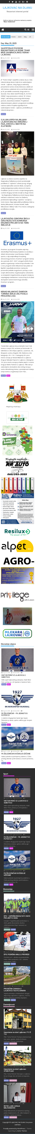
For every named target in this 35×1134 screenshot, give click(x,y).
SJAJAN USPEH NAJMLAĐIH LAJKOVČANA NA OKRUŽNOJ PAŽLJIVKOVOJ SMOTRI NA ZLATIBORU (14, 123)
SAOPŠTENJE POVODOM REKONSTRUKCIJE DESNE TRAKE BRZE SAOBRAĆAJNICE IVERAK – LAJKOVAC (16, 51)
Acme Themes (22, 1131)
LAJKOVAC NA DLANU (17, 7)
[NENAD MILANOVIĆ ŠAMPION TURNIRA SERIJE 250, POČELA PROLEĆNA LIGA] (17, 322)
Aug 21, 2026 (6, 751)
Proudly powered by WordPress (14, 1128)
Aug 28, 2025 (8, 952)
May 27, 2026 (9, 1066)
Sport (8, 375)
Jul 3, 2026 (8, 1030)
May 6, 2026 (8, 1103)
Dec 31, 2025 (8, 913)
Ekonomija (7, 929)
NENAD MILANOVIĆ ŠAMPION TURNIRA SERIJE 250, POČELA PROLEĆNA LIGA (14, 294)
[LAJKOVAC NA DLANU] (2, 29)
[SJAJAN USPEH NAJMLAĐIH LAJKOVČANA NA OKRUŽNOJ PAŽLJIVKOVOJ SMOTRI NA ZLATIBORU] (17, 153)
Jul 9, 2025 (8, 986)
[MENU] (33, 29)
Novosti (3, 114)
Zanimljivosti (13, 1043)
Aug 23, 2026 (6, 672)
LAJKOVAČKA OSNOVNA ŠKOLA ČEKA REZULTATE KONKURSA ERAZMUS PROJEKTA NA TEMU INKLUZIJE (15, 221)
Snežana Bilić (16, 58)
